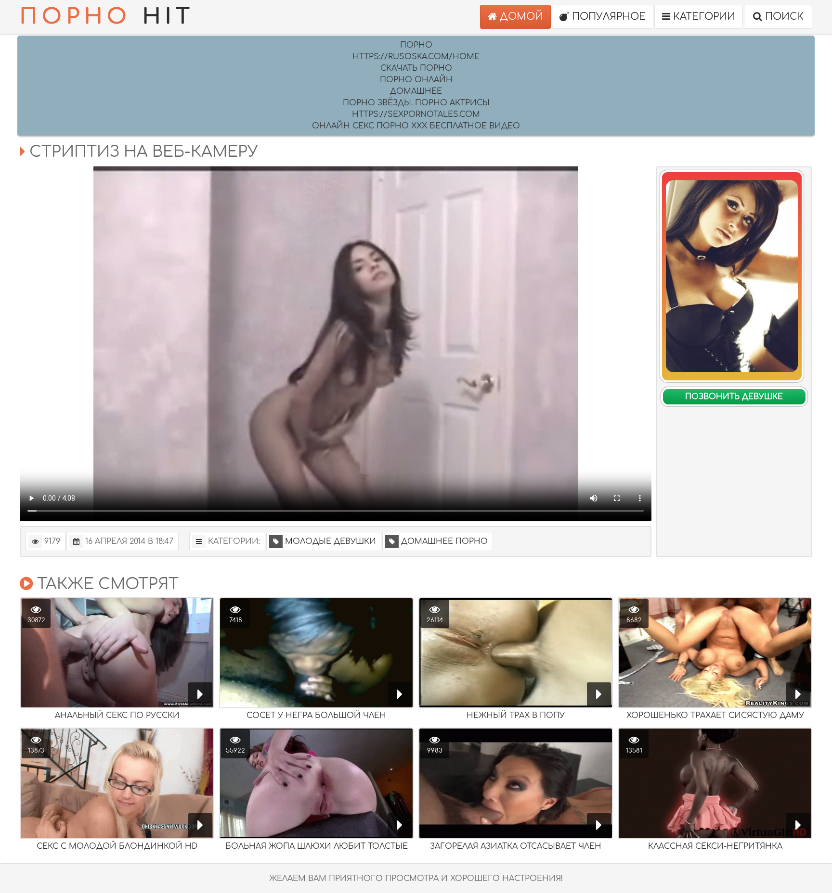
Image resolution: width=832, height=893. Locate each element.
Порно (416, 45)
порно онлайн (416, 79)
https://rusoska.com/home (416, 56)
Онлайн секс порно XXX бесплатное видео (416, 126)
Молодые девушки (330, 541)
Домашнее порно (444, 541)
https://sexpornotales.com (416, 114)
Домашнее (416, 91)
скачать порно (416, 68)
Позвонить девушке (734, 396)
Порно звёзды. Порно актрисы (416, 103)
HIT (107, 16)
